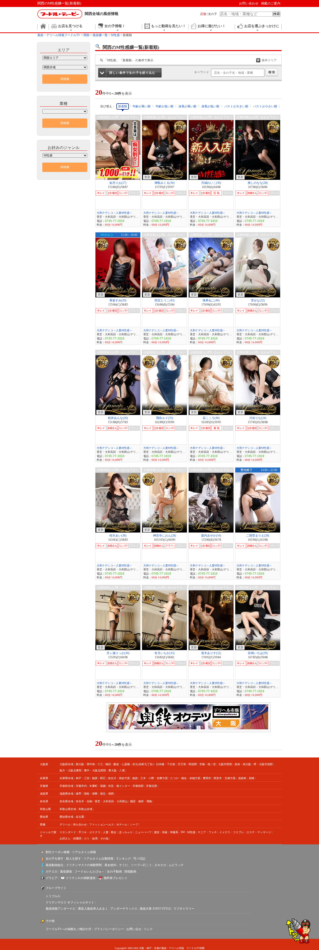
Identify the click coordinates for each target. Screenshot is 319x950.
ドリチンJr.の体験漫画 (80, 878)
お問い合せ (133, 929)
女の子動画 (114, 871)
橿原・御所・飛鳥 (141, 801)
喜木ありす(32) (211, 653)
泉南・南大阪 (243, 764)
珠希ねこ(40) (211, 300)
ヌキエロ (160, 865)
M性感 (191, 832)
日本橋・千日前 (165, 764)
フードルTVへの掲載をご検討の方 (68, 929)
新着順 (122, 106)
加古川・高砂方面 (119, 778)
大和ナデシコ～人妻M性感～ (114, 212)
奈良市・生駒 (84, 801)
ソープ (134, 824)
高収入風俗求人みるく (93, 908)
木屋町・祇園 (97, 785)
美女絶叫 (110, 865)
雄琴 (78, 793)
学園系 (174, 832)
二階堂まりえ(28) (257, 535)
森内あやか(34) (211, 535)
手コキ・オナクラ (89, 832)
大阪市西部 (225, 764)
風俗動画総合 (55, 865)
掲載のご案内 (270, 3)
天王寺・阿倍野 (187, 764)
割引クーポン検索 (58, 852)
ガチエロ (52, 871)
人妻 (105, 832)
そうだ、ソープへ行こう (135, 865)
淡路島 (242, 778)
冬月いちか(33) (164, 653)
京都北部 (151, 785)
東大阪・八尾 (116, 770)
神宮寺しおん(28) (164, 535)
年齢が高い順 (142, 106)
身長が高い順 (187, 106)
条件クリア (269, 60)
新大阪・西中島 (85, 764)
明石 (102, 778)
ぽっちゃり (126, 832)
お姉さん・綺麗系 (70, 838)
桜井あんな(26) (118, 418)
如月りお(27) (117, 183)
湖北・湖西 (107, 793)
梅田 (108, 764)
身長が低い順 (210, 106)
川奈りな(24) (257, 418)
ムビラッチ (176, 865)
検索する (271, 72)
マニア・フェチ (207, 832)
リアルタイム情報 (84, 852)
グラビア (52, 878)
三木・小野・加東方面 (154, 778)
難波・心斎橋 (121, 764)
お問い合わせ (248, 3)
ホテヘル (121, 824)
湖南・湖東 (90, 793)
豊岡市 (207, 778)
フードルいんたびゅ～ (89, 871)
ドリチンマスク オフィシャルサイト (70, 902)
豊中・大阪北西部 (95, 770)
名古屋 (80, 816)
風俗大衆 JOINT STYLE (155, 908)
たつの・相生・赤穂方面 (185, 778)
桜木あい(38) (117, 535)
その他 (104, 838)
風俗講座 (66, 871)
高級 (164, 832)
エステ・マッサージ (258, 832)
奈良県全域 (66, 801)
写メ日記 (139, 858)
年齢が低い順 (164, 106)
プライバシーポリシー (109, 929)
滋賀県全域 (66, 793)
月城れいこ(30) (211, 183)
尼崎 (251, 778)
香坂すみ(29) (117, 300)
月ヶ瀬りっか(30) (117, 653)
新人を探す (73, 858)
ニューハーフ (143, 832)
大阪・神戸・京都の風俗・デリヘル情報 (161, 948)
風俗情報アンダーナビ (61, 908)
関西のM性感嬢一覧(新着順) (59, 3)
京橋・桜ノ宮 (207, 764)
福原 (94, 778)
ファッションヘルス (101, 824)
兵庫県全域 (66, 778)
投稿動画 (130, 871)
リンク (148, 929)
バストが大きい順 (236, 106)
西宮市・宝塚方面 (225, 778)
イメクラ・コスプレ (231, 832)
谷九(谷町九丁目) (143, 764)
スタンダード (68, 832)
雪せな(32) (258, 300)
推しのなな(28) (258, 183)
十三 (100, 764)
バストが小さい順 (265, 106)
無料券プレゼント (116, 878)
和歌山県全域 (68, 809)
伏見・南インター (119, 785)
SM (183, 831)
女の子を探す (55, 858)
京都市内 (81, 785)
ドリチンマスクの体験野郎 (84, 865)
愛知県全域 (66, 816)
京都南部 (138, 785)
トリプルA (53, 896)
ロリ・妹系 (91, 838)
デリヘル (65, 824)
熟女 (113, 832)
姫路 (135, 778)
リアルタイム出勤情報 (98, 858)
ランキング (123, 858)
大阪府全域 (66, 764)
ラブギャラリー (183, 908)
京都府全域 (66, 785)
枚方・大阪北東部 (70, 770)
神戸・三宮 (82, 778)
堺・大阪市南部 (263, 764)
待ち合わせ (80, 824)
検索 (276, 14)
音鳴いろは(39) (258, 653)
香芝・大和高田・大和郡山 (111, 801)
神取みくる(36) (164, 183)
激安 (157, 832)
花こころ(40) (211, 418)
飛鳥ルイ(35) (164, 418)
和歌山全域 (85, 809)
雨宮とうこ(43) (164, 300)
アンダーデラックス (123, 908)
